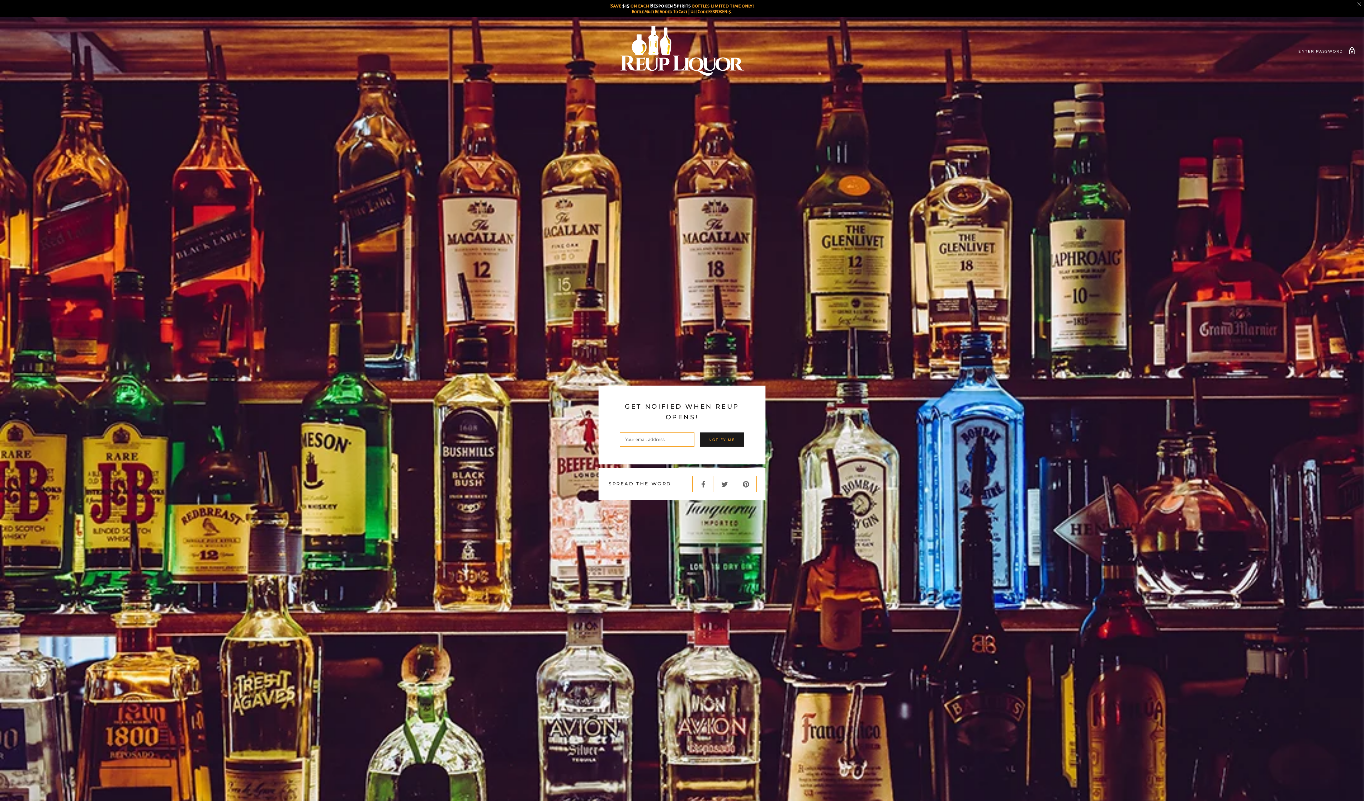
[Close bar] (1359, 4)
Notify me (722, 439)
